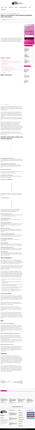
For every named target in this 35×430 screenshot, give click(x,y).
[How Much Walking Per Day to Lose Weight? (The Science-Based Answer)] (32, 49)
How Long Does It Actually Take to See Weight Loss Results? (26, 61)
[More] (24, 22)
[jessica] (1, 19)
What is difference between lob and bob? (9, 69)
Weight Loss (25, 68)
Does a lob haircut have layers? (8, 67)
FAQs (2, 66)
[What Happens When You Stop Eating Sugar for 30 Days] (4, 395)
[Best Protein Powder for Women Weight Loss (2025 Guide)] (32, 55)
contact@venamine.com (12, 402)
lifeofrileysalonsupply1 (11, 186)
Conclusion (3, 72)
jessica (4, 19)
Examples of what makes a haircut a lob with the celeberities (11, 61)
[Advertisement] (12, 49)
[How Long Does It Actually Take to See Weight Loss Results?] (32, 61)
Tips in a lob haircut (5, 63)
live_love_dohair (4, 104)
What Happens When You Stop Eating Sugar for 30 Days (4, 400)
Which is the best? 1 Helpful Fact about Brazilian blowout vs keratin (18, 382)
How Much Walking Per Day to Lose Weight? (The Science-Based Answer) (27, 50)
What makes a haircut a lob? (7, 70)
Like (33, 412)
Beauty (2, 13)
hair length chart (11, 303)
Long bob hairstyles (5, 64)
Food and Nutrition (3, 398)
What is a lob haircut (5, 60)
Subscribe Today (29, 38)
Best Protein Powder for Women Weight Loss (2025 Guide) (26, 56)
